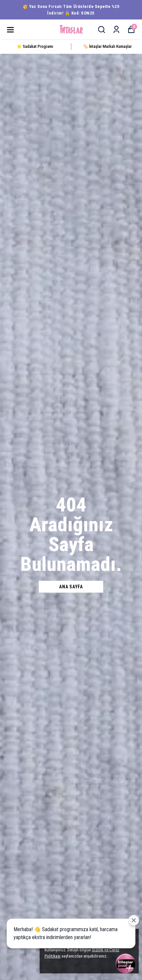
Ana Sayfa (71, 586)
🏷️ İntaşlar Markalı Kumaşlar (107, 46)
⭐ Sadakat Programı (35, 46)
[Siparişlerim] (116, 29)
